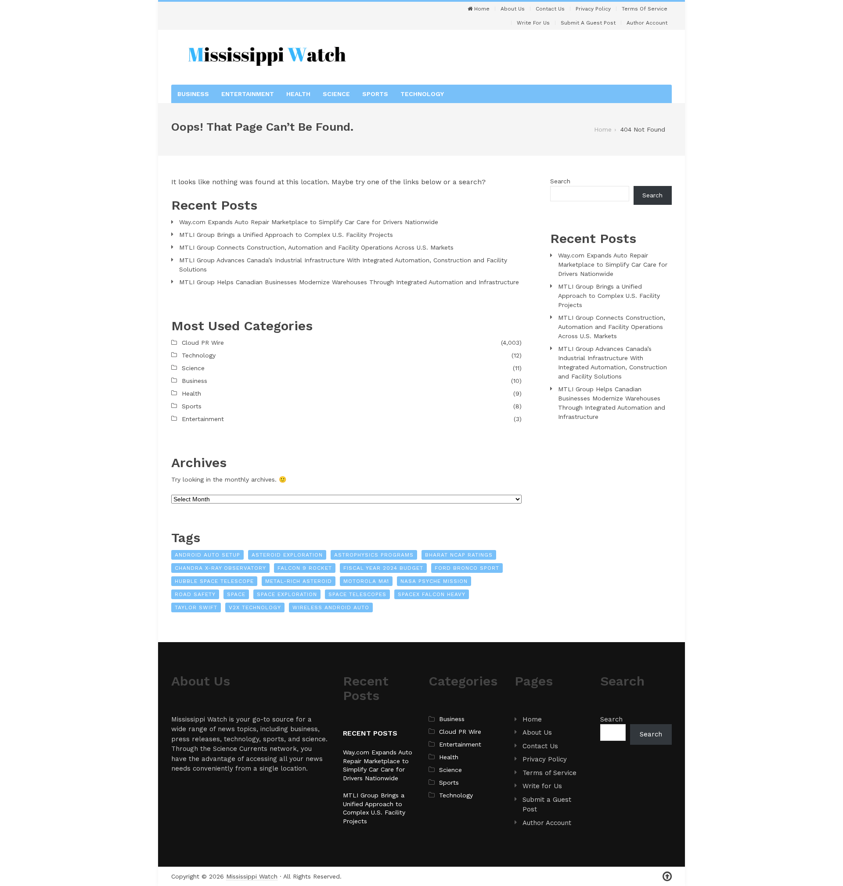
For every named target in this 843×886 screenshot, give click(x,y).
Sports (375, 93)
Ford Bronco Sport (467, 568)
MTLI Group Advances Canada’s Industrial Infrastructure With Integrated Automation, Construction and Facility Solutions (343, 265)
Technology (422, 93)
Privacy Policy (593, 9)
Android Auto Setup (207, 555)
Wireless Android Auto (330, 607)
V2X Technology (255, 607)
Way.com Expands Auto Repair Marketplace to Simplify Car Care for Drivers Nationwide (308, 221)
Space (236, 594)
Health (298, 93)
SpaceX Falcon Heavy (431, 594)
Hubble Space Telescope (214, 581)
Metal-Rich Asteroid (298, 581)
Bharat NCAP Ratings (459, 555)
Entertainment (247, 93)
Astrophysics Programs (374, 555)
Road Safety (195, 594)
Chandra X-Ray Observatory (220, 568)
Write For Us (533, 23)
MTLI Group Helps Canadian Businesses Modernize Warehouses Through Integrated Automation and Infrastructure (349, 282)
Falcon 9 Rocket (304, 568)
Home (481, 9)
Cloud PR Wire (203, 342)
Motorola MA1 (366, 581)
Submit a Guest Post (588, 23)
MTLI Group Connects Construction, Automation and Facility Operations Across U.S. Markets (316, 247)
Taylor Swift (196, 607)
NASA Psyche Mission (434, 581)
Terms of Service (644, 9)
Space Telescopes (357, 594)
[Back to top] (667, 876)
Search (560, 181)
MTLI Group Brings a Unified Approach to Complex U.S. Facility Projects (286, 234)
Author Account (647, 23)
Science (336, 93)
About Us (513, 9)
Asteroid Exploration (287, 555)
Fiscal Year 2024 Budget (383, 568)
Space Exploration (287, 594)
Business (193, 93)
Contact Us (550, 9)
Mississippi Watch (251, 876)
